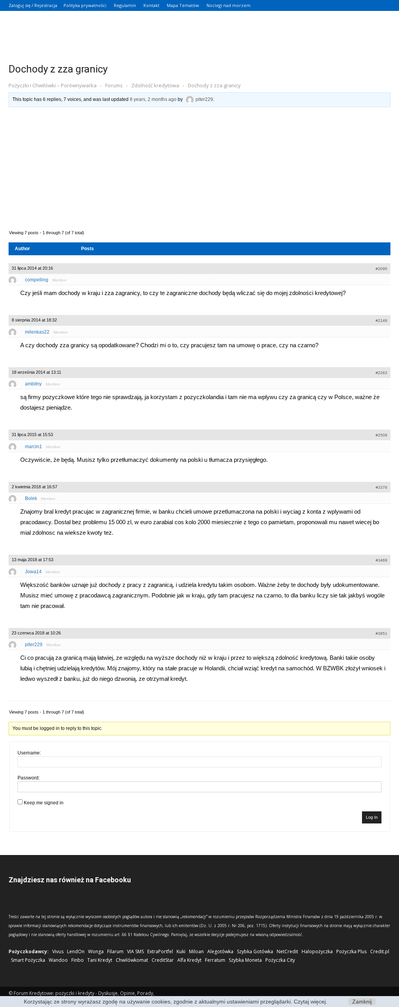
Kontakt (151, 5)
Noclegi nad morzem (229, 5)
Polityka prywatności (85, 5)
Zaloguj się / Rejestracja (33, 5)
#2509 (381, 435)
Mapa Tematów (183, 5)
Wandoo (58, 960)
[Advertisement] (199, 167)
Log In (372, 817)
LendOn (76, 951)
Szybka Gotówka (255, 951)
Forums (114, 85)
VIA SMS (135, 951)
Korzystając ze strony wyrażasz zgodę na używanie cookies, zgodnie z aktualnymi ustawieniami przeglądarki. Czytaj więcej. (175, 1001)
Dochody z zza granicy (58, 69)
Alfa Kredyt (189, 960)
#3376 (381, 487)
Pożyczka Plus (351, 951)
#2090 (381, 269)
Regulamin (125, 5)
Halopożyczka (317, 951)
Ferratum (215, 960)
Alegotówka (220, 951)
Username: (29, 753)
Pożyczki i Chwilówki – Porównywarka (53, 85)
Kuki (181, 951)
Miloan (196, 951)
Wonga (96, 951)
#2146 (381, 320)
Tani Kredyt (99, 960)
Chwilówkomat (132, 960)
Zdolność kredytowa (155, 85)
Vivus (58, 951)
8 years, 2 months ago (153, 99)
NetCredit (287, 951)
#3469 (381, 560)
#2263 (381, 373)
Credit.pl (379, 951)
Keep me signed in (44, 803)
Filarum (115, 951)
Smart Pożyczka (28, 960)
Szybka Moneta (245, 960)
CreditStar (163, 960)
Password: (29, 778)
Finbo (77, 960)
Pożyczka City (280, 960)
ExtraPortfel (160, 951)
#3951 (381, 633)
